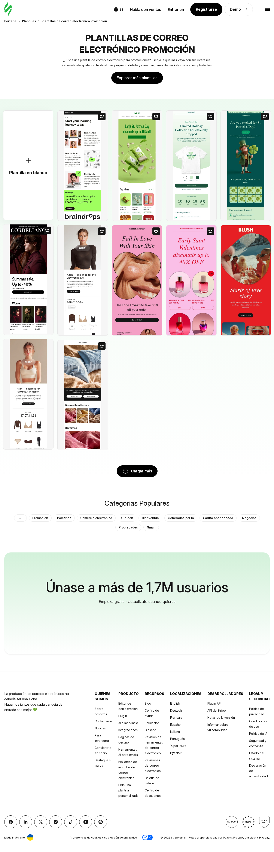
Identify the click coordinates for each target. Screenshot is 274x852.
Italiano (175, 731)
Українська (178, 746)
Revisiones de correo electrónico (153, 765)
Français (176, 717)
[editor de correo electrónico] (8, 9)
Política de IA (258, 733)
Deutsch (176, 710)
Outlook (127, 518)
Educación (152, 723)
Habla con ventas (145, 9)
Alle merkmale (128, 723)
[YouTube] (85, 821)
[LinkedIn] (25, 821)
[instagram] (55, 821)
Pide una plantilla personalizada (128, 790)
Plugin (122, 716)
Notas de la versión (221, 717)
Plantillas (29, 21)
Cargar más (141, 471)
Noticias (100, 728)
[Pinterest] (100, 821)
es (121, 9)
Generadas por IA (181, 518)
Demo (235, 9)
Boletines (64, 518)
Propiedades (128, 527)
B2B (20, 518)
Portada (10, 21)
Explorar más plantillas (137, 78)
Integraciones (128, 730)
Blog (148, 703)
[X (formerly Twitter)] (40, 821)
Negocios (249, 518)
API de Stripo (216, 710)
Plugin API (214, 703)
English (175, 703)
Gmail (151, 527)
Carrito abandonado (218, 518)
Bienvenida (150, 518)
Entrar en (176, 9)
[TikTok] (70, 821)
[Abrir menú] (267, 9)
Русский (176, 753)
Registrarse (206, 9)
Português (177, 739)
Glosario (150, 730)
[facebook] (10, 821)
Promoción (40, 518)
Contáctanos (103, 721)
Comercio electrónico (96, 518)
